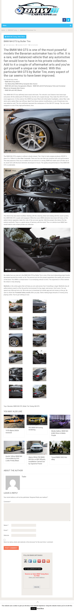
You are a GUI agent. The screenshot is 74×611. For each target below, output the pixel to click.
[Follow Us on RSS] (48, 563)
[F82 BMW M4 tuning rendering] (37, 420)
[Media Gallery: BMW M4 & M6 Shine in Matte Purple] (59, 422)
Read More (40, 608)
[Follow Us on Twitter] (34, 563)
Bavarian (10, 406)
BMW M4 (15, 50)
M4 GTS (36, 406)
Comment (7, 501)
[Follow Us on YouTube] (44, 563)
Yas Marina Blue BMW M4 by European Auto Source (21, 84)
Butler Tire (40, 72)
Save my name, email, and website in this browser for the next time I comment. (28, 542)
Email (6, 530)
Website (6, 535)
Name (6, 525)
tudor (24, 477)
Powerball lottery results (23, 292)
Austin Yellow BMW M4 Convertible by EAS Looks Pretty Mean (14, 458)
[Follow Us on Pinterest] (39, 563)
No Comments (34, 45)
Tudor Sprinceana (10, 45)
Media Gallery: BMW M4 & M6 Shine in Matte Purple (59, 433)
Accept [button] (33, 608)
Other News (21, 37)
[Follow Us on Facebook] (30, 563)
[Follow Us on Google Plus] (25, 563)
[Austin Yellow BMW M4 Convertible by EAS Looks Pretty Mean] (14, 447)
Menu (4, 25)
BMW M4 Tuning (12, 30)
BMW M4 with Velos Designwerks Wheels (18, 86)
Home (3, 30)
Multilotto (7, 286)
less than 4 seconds (24, 158)
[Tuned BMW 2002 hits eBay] (59, 448)
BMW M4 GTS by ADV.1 (12, 82)
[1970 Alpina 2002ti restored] (14, 421)
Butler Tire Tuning (28, 406)
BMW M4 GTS (17, 406)
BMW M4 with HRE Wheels (13, 90)
